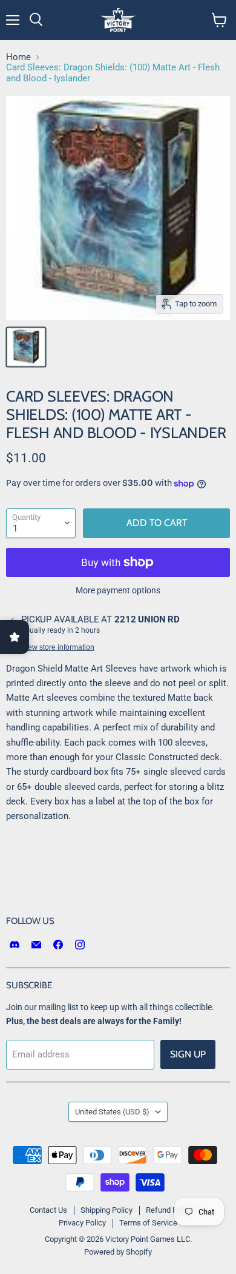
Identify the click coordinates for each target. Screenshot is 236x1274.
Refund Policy (169, 1210)
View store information (57, 647)
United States (112, 1111)
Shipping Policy (106, 1210)
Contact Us (48, 1210)
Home (18, 57)
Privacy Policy (82, 1222)
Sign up (188, 1054)
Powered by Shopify (118, 1251)
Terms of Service (148, 1222)
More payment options (118, 590)
